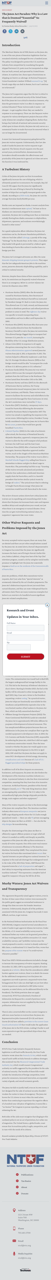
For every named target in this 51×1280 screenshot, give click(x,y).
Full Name (11, 623)
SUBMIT (25, 656)
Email (9, 632)
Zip (8, 642)
